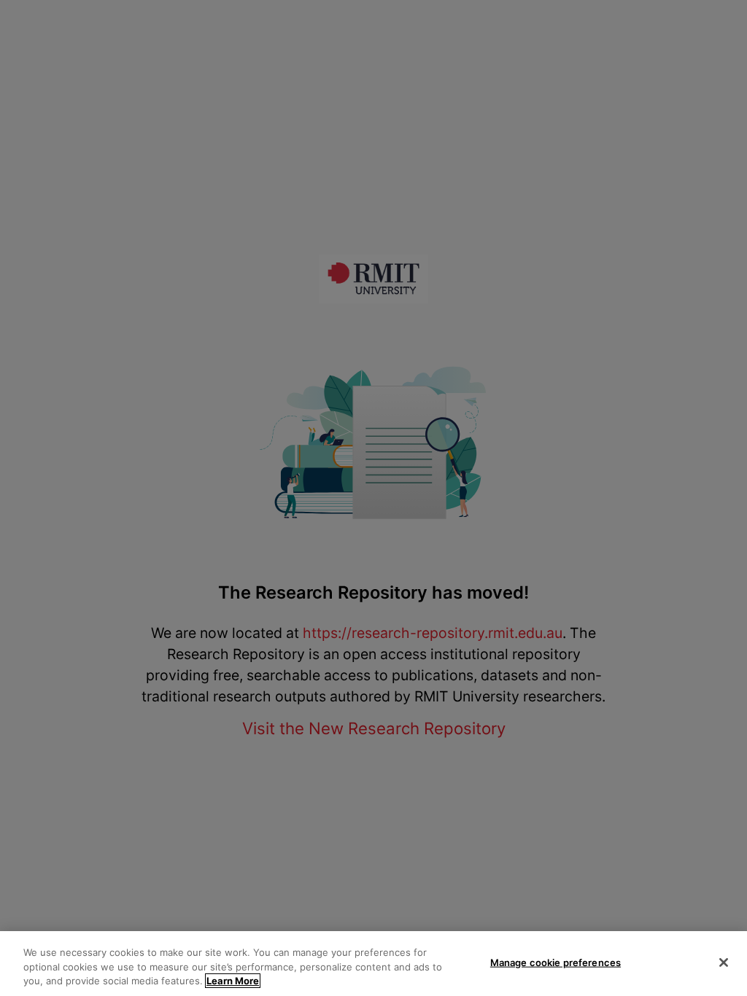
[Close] (724, 962)
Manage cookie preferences (555, 962)
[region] (373, 963)
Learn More (232, 981)
